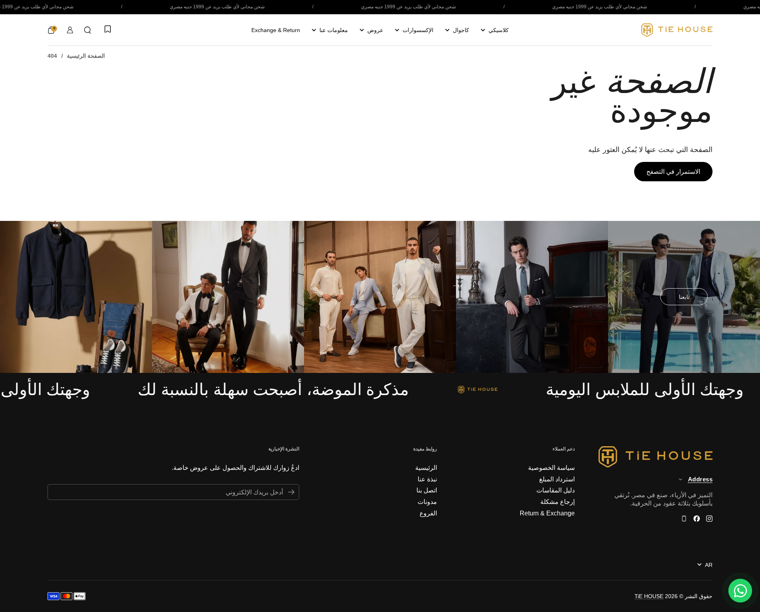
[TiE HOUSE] (676, 30)
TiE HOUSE (649, 596)
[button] (87, 30)
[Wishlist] (107, 30)
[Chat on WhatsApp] (740, 590)
